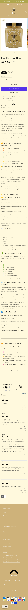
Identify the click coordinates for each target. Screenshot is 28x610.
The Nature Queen (9, 605)
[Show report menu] (24, 406)
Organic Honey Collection (9, 526)
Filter (4, 395)
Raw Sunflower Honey (10, 356)
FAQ (4, 519)
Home (4, 512)
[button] (14, 4)
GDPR (4, 536)
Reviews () (4, 64)
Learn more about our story (11, 194)
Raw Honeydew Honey (11, 360)
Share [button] (4, 376)
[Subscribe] (23, 585)
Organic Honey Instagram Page (11, 561)
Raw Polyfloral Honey (10, 364)
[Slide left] (10, 52)
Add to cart (14, 84)
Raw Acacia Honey (10, 352)
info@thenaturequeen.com (10, 555)
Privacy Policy (6, 539)
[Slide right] (17, 52)
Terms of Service (7, 546)
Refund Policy (6, 543)
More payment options (14, 92)
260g (4, 72)
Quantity (3, 76)
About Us (5, 515)
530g (10, 72)
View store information (8, 100)
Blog (4, 522)
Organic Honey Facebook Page (11, 559)
